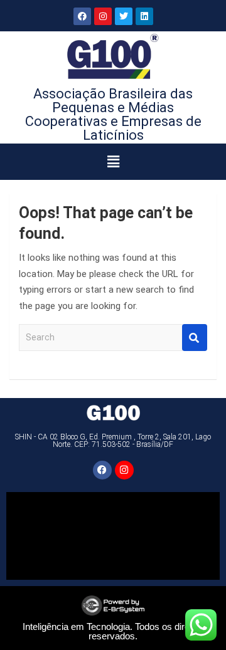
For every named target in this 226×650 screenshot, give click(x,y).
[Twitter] (123, 16)
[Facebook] (82, 16)
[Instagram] (103, 16)
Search (194, 337)
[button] (113, 162)
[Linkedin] (144, 16)
